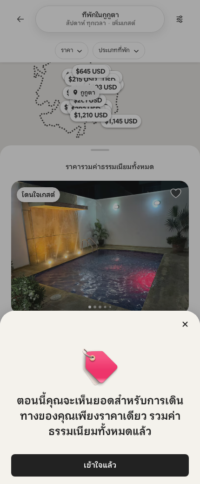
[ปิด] (185, 324)
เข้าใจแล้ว (100, 465)
